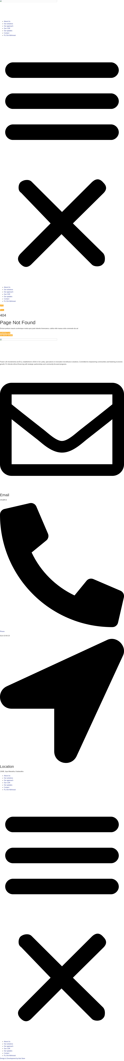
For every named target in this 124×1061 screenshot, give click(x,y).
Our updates (8, 31)
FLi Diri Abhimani (10, 35)
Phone (2, 631)
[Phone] (62, 626)
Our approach (8, 26)
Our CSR (7, 28)
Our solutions (8, 24)
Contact (6, 33)
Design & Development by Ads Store (12, 1058)
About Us (7, 21)
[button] (62, 161)
